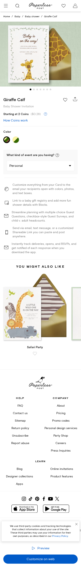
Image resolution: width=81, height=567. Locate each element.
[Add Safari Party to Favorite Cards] (34, 353)
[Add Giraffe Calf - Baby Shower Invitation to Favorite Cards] (65, 99)
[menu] (6, 5)
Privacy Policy (60, 536)
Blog (19, 469)
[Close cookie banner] (76, 524)
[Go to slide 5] (44, 89)
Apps (19, 484)
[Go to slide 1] (30, 89)
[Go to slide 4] (40, 89)
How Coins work (15, 120)
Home (6, 16)
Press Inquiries (61, 450)
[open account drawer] (75, 5)
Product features (61, 476)
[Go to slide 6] (47, 89)
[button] (57, 155)
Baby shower (32, 16)
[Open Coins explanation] (45, 114)
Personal (16, 166)
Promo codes (61, 420)
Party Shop (60, 435)
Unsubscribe (20, 435)
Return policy (20, 428)
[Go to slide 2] (34, 89)
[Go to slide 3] (37, 89)
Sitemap (20, 420)
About (61, 405)
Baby (17, 16)
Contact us (20, 413)
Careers (60, 443)
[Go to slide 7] (50, 89)
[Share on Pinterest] (37, 499)
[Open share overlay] (75, 99)
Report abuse (20, 443)
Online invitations (61, 469)
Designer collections (19, 476)
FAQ (20, 405)
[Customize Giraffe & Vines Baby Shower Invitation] (40, 54)
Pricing (60, 413)
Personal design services (60, 428)
